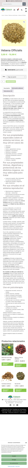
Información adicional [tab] (17, 88)
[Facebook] (10, 405)
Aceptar (14, 456)
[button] (26, 442)
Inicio (3, 15)
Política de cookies (11, 466)
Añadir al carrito (11, 81)
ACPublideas (23, 409)
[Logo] (14, 397)
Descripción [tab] (7, 88)
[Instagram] (14, 405)
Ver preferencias (14, 463)
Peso (4, 76)
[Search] (24, 4)
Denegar (14, 459)
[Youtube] (17, 405)
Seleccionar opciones (6, 364)
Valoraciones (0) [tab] (8, 91)
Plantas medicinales (13, 15)
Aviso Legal (17, 466)
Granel (6, 15)
